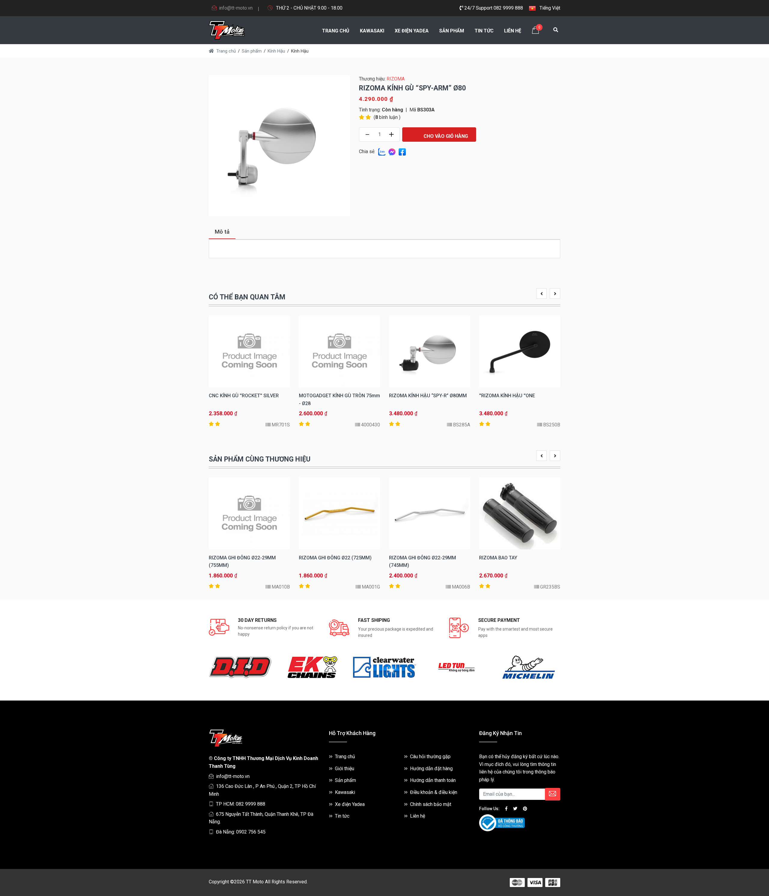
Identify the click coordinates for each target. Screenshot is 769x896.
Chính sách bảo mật (430, 804)
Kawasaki (372, 31)
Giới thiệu (344, 768)
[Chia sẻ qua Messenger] (392, 151)
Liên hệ (512, 31)
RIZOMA (396, 79)
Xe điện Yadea (412, 31)
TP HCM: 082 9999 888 (240, 804)
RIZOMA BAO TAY (498, 558)
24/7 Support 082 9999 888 (493, 8)
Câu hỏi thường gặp (430, 756)
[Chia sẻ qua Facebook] (402, 151)
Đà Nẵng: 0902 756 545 (241, 832)
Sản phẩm (451, 31)
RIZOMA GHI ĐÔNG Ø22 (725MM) (335, 558)
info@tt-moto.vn (236, 8)
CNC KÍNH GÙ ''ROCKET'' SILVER (244, 395)
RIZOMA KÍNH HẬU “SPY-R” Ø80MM (428, 395)
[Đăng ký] (552, 794)
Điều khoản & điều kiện (433, 792)
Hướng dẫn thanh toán (433, 780)
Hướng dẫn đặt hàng (431, 768)
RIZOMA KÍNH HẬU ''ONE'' (507, 395)
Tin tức (484, 31)
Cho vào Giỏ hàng (445, 136)
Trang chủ (335, 31)
